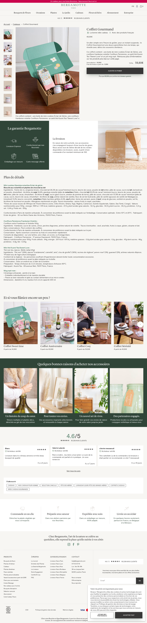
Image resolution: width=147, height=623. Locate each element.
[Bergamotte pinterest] (78, 544)
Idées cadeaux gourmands (18, 489)
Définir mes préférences (102, 615)
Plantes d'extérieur (9, 569)
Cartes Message (9, 583)
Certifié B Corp (35, 575)
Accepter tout (128, 615)
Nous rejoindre (76, 583)
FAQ (32, 577)
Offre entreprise (76, 580)
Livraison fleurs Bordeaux (58, 569)
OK (140, 580)
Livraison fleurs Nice (56, 566)
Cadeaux (79, 12)
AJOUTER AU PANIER (115, 71)
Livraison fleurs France (57, 577)
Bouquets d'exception (10, 588)
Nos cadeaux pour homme (28, 485)
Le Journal (34, 561)
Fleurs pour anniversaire (11, 580)
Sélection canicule (49, 485)
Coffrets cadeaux (117, 485)
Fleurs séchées (95, 12)
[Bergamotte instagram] (69, 544)
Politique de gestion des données (45, 610)
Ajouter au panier (20, 322)
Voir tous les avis (73, 471)
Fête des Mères (66, 485)
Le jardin (66, 12)
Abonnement (113, 12)
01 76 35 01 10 (76, 563)
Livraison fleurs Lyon (56, 563)
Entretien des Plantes (37, 563)
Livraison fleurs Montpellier (58, 572)
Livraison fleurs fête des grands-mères (91, 485)
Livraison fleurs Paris (56, 561)
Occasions (40, 12)
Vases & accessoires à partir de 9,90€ (15, 577)
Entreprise (128, 12)
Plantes (53, 12)
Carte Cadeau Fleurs (10, 597)
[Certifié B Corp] (8, 614)
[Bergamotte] (73, 6)
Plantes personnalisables (11, 575)
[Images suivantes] (140, 324)
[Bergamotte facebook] (73, 544)
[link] (137, 6)
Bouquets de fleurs (9, 561)
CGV (26, 610)
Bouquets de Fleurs (22, 12)
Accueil (7, 24)
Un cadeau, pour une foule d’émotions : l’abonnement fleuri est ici (73, 1)
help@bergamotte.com (78, 561)
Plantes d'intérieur (9, 563)
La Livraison (35, 569)
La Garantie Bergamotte (38, 566)
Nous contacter (76, 577)
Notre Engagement (37, 572)
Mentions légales (68, 610)
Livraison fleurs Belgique (57, 575)
